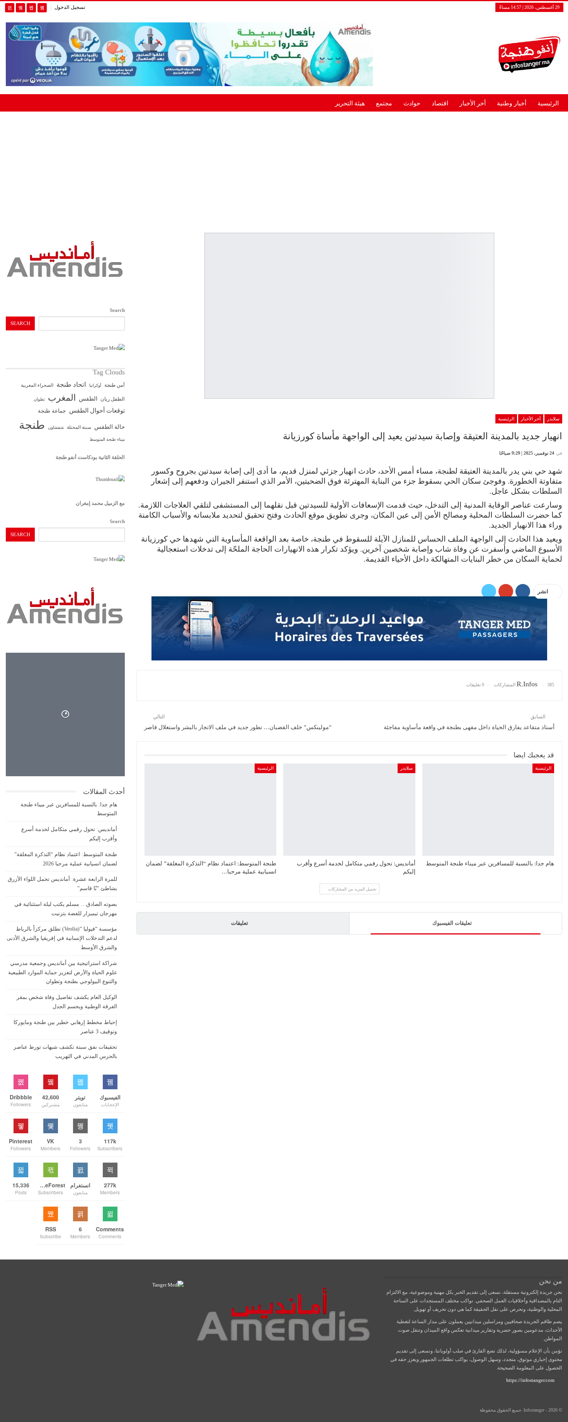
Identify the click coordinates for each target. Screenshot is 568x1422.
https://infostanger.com (529, 1380)
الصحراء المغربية (37, 385)
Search (117, 310)
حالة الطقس (109, 427)
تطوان (39, 399)
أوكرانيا (95, 385)
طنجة (32, 425)
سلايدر (553, 419)
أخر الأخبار (472, 103)
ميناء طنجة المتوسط (107, 439)
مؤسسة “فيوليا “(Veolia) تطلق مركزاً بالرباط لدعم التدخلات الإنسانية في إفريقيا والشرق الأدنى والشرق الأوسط (62, 938)
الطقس (88, 398)
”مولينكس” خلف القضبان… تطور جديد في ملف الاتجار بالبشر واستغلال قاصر (238, 727)
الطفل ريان (112, 399)
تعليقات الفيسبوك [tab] (452, 923)
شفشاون (56, 427)
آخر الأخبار (531, 419)
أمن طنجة (114, 385)
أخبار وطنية (511, 103)
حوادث (411, 103)
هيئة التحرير (350, 103)
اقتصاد (440, 103)
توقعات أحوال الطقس (97, 410)
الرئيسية (548, 103)
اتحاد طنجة (71, 384)
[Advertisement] (284, 171)
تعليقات (239, 923)
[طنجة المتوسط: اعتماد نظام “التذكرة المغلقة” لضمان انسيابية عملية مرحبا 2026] (210, 809)
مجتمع (384, 103)
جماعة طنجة (52, 411)
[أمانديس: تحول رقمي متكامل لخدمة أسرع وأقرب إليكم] (349, 809)
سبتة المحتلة (79, 427)
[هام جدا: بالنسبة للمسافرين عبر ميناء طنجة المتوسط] (488, 809)
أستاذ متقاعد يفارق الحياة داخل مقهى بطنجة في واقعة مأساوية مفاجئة (469, 727)
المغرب (62, 398)
